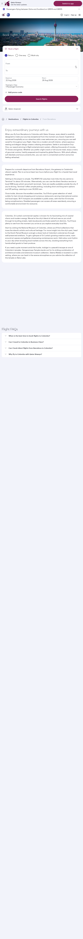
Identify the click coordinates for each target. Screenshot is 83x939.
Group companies (8, 585)
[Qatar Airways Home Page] (4, 15)
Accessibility (35, 708)
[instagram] (25, 642)
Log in (66, 15)
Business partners (8, 601)
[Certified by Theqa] (11, 623)
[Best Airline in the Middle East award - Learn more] (7, 693)
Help (3, 609)
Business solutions (8, 593)
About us (5, 556)
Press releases (7, 563)
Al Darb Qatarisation (9, 570)
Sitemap (70, 708)
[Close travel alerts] (79, 9)
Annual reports (7, 573)
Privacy (25, 708)
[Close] (2, 3)
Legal (18, 708)
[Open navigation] (79, 14)
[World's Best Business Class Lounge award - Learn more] (7, 682)
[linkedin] (15, 642)
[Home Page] (3, 119)
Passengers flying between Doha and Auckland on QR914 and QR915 (34, 9)
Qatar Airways (7, 551)
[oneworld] (8, 15)
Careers (4, 560)
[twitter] (10, 642)
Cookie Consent (9, 712)
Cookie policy (8, 708)
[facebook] (5, 642)
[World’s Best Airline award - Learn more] (7, 660)
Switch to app (68, 3)
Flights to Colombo (31, 119)
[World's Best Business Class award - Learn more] (7, 671)
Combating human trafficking (54, 708)
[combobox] (22, 277)
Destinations (13, 119)
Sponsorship (6, 566)
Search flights (60, 304)
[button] (42, 372)
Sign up (74, 15)
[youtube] (20, 642)
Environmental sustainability (12, 577)
